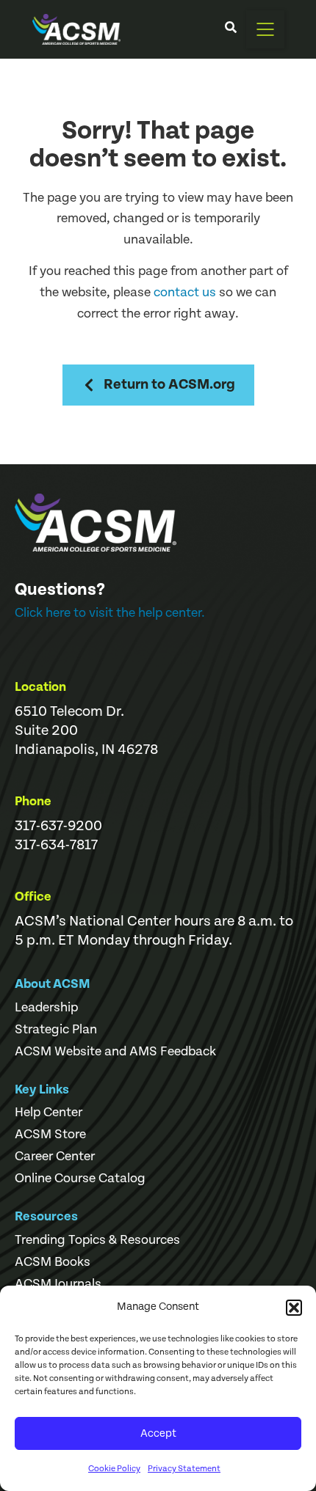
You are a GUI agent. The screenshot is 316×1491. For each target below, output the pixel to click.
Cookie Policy (114, 1468)
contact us (185, 292)
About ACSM (52, 984)
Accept (158, 1433)
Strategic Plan (56, 1029)
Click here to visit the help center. (110, 612)
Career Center (55, 1156)
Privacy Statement (184, 1468)
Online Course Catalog (80, 1178)
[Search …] (230, 29)
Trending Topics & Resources (97, 1240)
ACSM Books (52, 1262)
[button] (294, 1307)
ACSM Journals (58, 1284)
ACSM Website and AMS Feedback (115, 1051)
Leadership (46, 1007)
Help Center (48, 1112)
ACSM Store (50, 1134)
